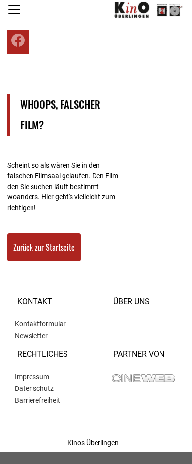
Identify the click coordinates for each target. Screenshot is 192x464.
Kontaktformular (40, 324)
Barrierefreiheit (37, 400)
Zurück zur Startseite (44, 247)
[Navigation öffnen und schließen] (14, 10)
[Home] (147, 9)
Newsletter (31, 336)
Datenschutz (34, 388)
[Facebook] (18, 40)
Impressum (32, 377)
